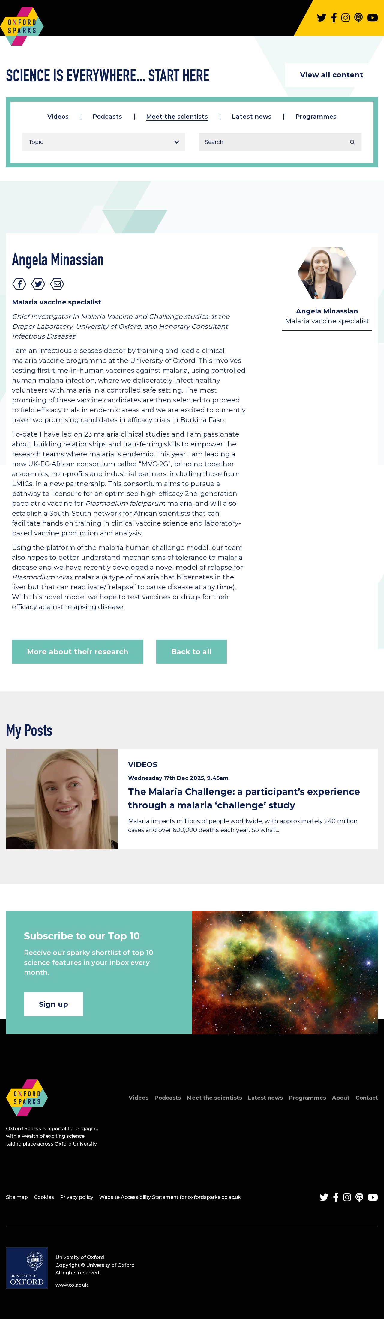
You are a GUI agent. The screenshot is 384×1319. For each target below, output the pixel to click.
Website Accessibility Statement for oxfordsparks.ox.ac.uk (170, 1197)
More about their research (77, 651)
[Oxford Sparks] (27, 1123)
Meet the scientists (177, 117)
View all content (331, 74)
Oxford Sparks (22, 23)
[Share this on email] (57, 284)
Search (353, 142)
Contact (367, 1098)
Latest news (252, 117)
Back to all (191, 651)
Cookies (44, 1197)
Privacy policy (76, 1197)
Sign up (53, 1004)
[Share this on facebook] (19, 284)
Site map (17, 1197)
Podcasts (107, 117)
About (341, 1098)
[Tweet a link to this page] (38, 284)
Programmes (316, 117)
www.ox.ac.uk (72, 1285)
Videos (58, 117)
